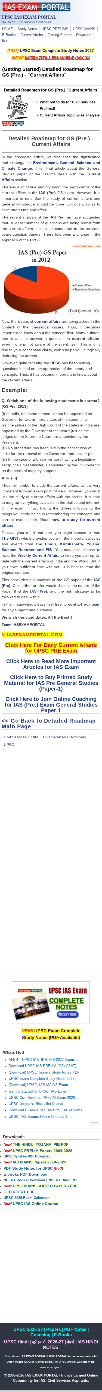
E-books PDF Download (26, 1174)
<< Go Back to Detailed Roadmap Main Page (49, 723)
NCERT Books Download (24, 1180)
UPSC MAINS (84, 29)
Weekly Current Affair (36, 555)
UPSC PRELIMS (55, 29)
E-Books (9, 35)
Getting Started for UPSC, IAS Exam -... (41, 1091)
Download (83, 35)
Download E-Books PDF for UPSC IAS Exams (45, 1110)
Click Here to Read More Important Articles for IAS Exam (51, 664)
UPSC (35, 240)
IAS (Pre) (47, 193)
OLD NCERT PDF (19, 1192)
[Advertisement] (51, 810)
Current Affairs (31, 35)
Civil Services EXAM (21, 737)
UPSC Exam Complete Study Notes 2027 (57, 50)
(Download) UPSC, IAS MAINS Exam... (40, 1085)
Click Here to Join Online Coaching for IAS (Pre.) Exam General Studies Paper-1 (51, 704)
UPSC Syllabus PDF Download (27, 1156)
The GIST (10, 538)
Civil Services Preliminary (64, 737)
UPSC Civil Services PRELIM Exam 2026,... (44, 1098)
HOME (7, 29)
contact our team (84, 604)
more (94, 1123)
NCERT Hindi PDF (63, 1180)
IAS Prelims (60, 217)
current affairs (47, 321)
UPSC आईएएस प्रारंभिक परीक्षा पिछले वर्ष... (38, 1104)
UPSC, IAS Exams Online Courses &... (40, 1117)
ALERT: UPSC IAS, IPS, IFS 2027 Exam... (43, 1060)
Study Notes (27, 29)
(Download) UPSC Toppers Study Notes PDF (44, 1072)
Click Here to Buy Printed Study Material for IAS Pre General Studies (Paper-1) (51, 683)
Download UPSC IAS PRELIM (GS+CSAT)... (44, 1066)
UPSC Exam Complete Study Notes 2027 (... (44, 1079)
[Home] (36, 10)
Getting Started (60, 35)
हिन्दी (5, 41)
